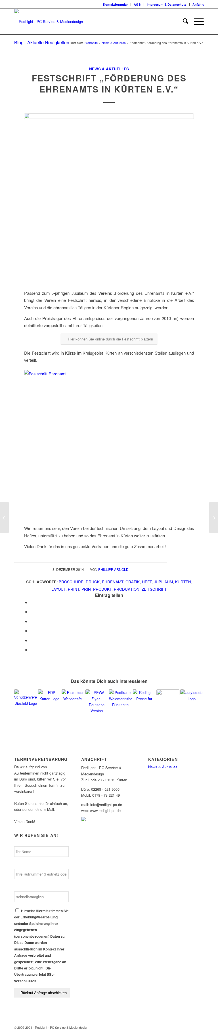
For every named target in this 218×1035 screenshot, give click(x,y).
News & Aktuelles (109, 68)
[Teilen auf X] (32, 612)
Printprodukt (96, 589)
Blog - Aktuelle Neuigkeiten (41, 42)
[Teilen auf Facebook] (32, 602)
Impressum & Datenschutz (166, 4)
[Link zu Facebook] (182, 1027)
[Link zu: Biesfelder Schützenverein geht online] (25, 700)
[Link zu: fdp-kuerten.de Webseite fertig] (49, 700)
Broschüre (71, 581)
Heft (147, 581)
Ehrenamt (112, 581)
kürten (183, 581)
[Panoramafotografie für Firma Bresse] (4, 517)
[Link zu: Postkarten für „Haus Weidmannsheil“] (120, 700)
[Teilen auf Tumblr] (32, 640)
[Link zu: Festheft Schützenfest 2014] (167, 700)
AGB (137, 4)
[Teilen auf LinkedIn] (32, 631)
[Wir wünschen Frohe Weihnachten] (213, 517)
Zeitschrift (154, 589)
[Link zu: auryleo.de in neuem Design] (191, 700)
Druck (93, 581)
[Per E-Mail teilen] (32, 650)
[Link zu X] (174, 1027)
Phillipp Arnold (113, 569)
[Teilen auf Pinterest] (32, 621)
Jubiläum (163, 581)
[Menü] (196, 21)
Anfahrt (198, 4)
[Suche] (182, 21)
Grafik (132, 581)
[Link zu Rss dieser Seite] (191, 1027)
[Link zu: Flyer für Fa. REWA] (96, 700)
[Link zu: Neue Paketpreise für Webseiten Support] (144, 696)
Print (73, 589)
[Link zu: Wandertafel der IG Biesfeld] (73, 700)
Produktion (126, 589)
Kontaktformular (115, 4)
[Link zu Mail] (199, 1027)
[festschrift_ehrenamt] (109, 198)
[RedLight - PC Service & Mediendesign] (48, 21)
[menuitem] (115, 4)
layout (58, 589)
